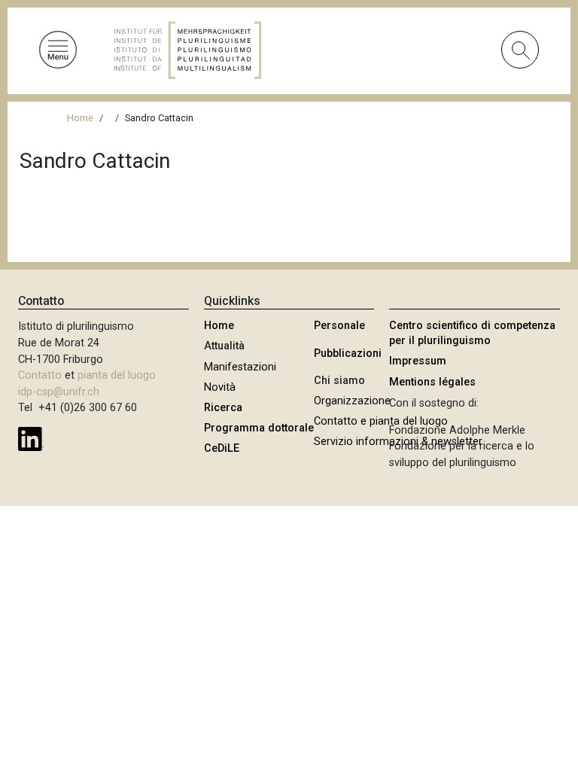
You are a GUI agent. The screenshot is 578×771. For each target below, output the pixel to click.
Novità (220, 387)
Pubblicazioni (348, 353)
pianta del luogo (117, 375)
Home (80, 117)
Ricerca (223, 407)
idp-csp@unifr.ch (58, 392)
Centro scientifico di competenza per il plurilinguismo (472, 333)
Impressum (417, 361)
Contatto (40, 375)
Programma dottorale (259, 428)
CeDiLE (221, 448)
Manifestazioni (240, 367)
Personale (339, 325)
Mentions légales (432, 382)
